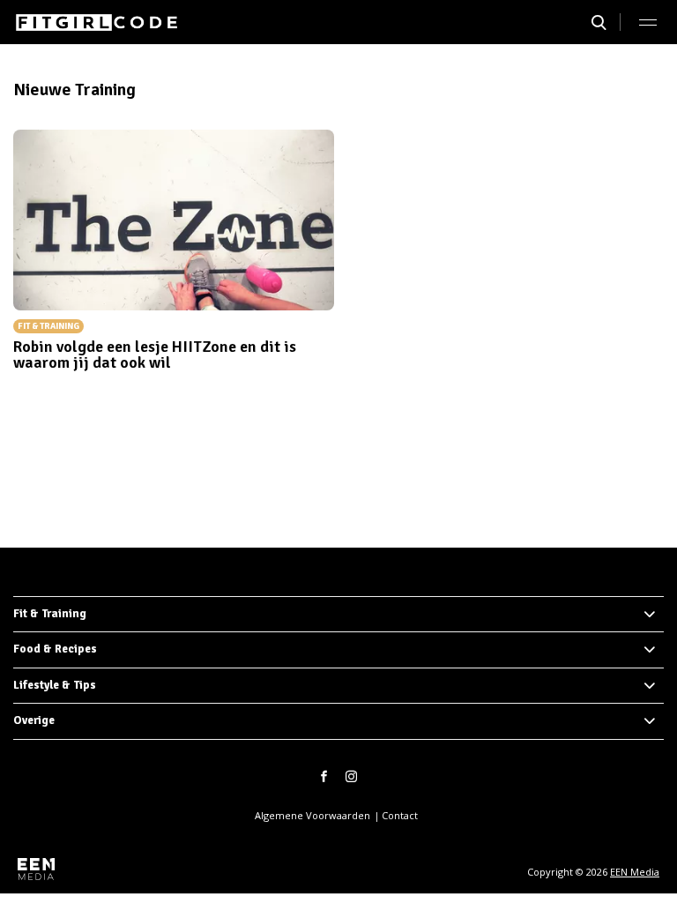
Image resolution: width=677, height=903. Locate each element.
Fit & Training (49, 614)
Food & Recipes (55, 649)
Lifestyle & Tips (54, 685)
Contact (400, 815)
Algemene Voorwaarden (312, 815)
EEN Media (634, 871)
